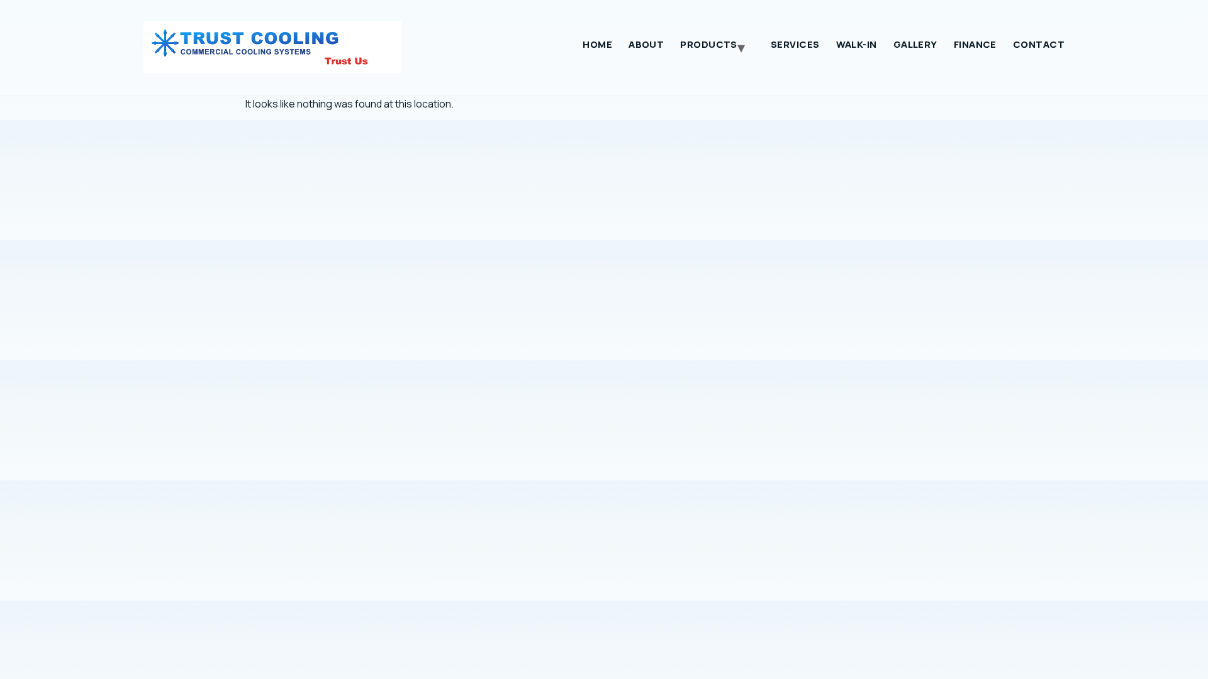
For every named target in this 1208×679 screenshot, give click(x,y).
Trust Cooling (278, 47)
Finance (975, 44)
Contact (1039, 44)
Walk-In (856, 44)
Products (708, 44)
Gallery (915, 44)
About (646, 44)
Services (795, 44)
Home (597, 44)
